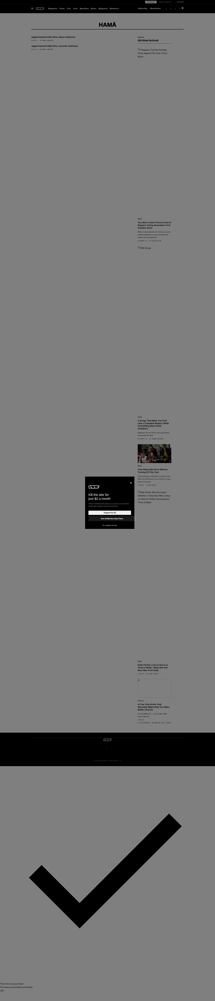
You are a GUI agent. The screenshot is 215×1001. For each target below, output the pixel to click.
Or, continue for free (110, 525)
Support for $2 (110, 513)
